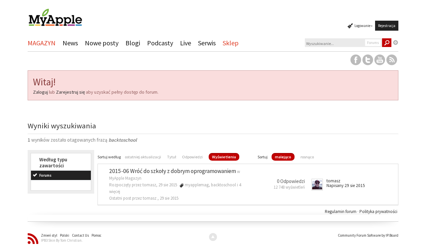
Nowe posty (101, 43)
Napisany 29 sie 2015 (345, 185)
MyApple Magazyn (125, 178)
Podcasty (160, 43)
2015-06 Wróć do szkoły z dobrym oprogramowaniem (172, 171)
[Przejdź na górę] (213, 237)
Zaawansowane (395, 42)
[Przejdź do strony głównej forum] (55, 14)
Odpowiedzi (192, 156)
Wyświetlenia (224, 156)
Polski (64, 235)
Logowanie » (363, 25)
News (70, 43)
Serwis (207, 43)
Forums (45, 175)
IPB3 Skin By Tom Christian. (62, 240)
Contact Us (80, 235)
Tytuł (171, 156)
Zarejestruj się (70, 92)
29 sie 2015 (169, 198)
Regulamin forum (341, 211)
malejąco (283, 156)
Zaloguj (40, 92)
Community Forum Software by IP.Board (368, 235)
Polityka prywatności (378, 211)
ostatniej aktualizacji (143, 156)
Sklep (231, 43)
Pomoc (97, 235)
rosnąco (307, 156)
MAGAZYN (42, 43)
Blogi (132, 43)
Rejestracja (386, 25)
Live (185, 43)
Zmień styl (49, 235)
